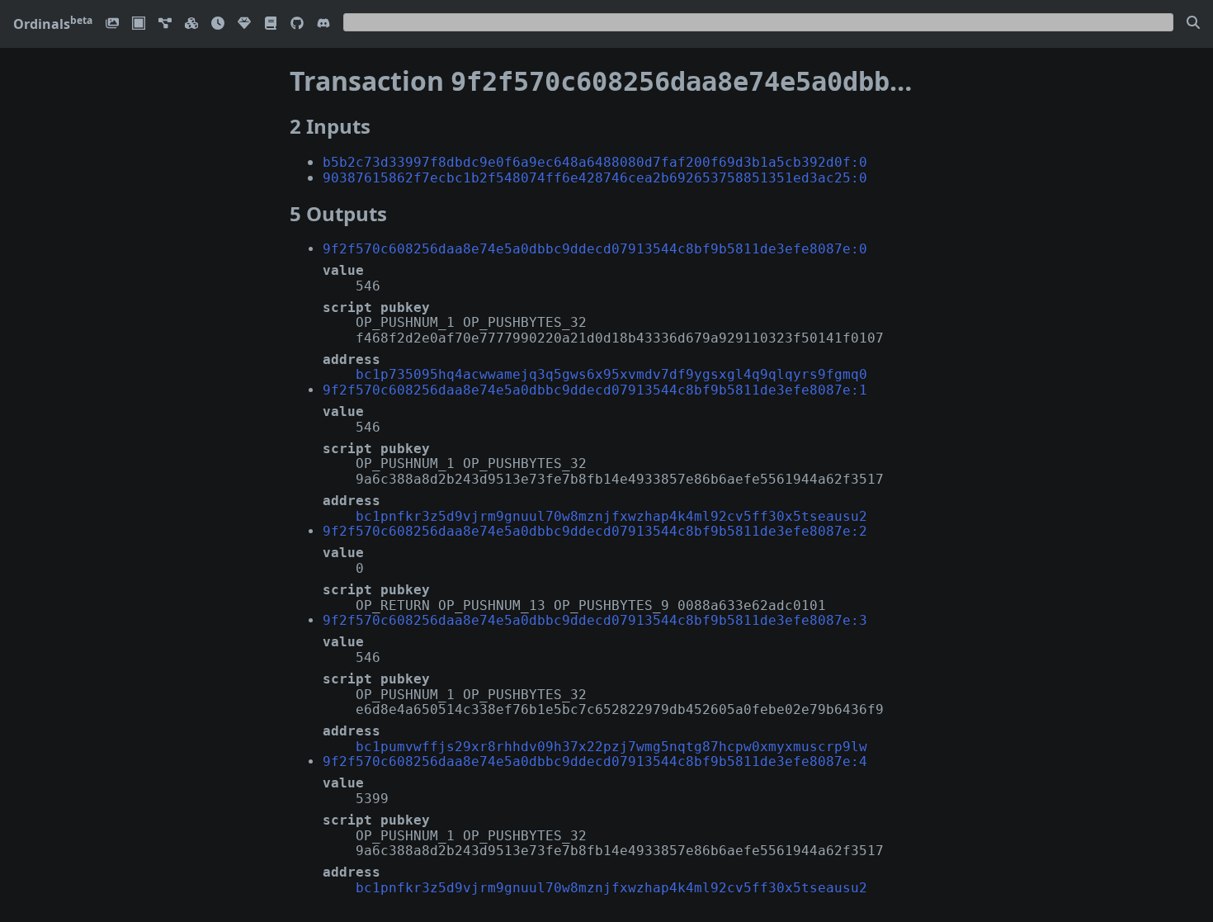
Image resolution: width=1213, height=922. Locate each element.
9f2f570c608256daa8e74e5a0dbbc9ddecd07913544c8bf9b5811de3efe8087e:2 (595, 531)
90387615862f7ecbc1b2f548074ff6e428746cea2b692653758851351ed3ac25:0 (595, 178)
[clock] (217, 24)
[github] (297, 24)
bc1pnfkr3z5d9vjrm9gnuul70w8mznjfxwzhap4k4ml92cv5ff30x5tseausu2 (611, 516)
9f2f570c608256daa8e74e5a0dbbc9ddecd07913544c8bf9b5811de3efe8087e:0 (595, 249)
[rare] (244, 24)
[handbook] (270, 24)
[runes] (138, 24)
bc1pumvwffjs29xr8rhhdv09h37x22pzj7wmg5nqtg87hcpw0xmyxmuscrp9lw (611, 746)
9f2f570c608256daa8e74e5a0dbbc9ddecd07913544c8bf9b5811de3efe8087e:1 (595, 390)
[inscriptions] (112, 24)
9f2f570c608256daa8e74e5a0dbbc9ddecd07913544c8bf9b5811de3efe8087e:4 (595, 761)
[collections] (165, 24)
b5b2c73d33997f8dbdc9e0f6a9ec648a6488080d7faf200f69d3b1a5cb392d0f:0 (595, 162)
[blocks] (191, 24)
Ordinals (52, 24)
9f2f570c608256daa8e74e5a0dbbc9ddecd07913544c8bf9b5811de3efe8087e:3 (595, 620)
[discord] (323, 24)
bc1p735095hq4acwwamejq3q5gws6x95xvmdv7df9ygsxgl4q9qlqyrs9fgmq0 (611, 374)
